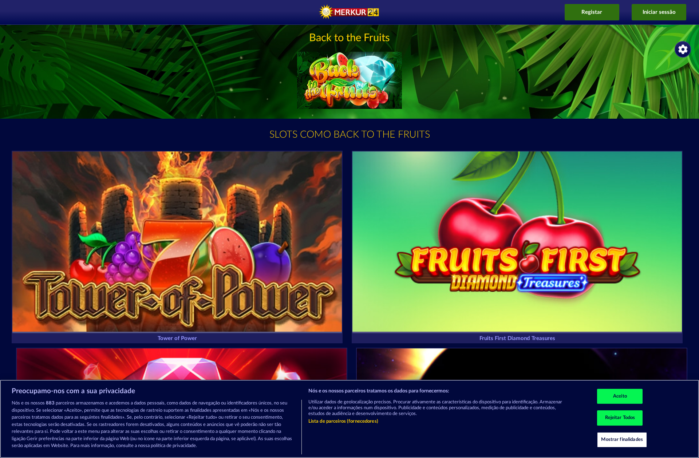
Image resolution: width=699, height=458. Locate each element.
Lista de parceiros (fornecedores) (343, 421)
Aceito (620, 396)
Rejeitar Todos (620, 417)
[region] (349, 419)
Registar (591, 12)
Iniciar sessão (659, 12)
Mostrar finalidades (622, 439)
